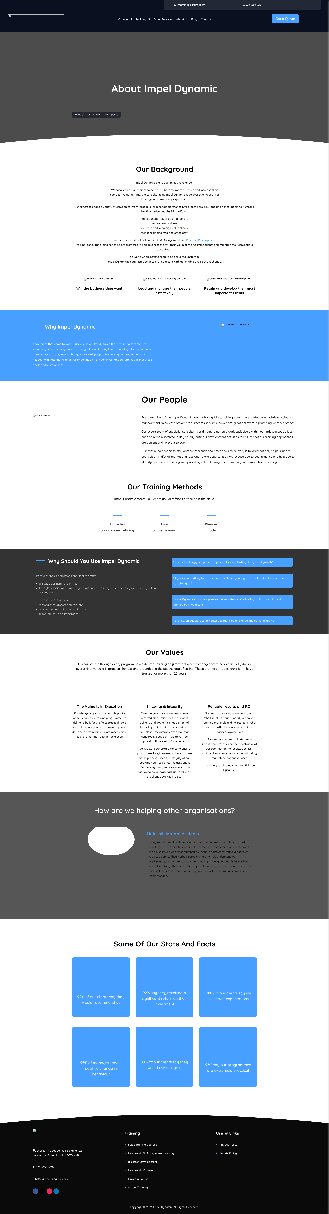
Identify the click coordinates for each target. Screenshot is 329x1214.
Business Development (200, 240)
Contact (206, 19)
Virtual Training (138, 1187)
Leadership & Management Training (151, 1153)
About (180, 19)
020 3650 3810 (253, 4)
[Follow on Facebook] (35, 1191)
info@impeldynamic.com (190, 4)
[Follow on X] (42, 1191)
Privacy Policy (228, 1144)
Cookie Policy (228, 1153)
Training (141, 19)
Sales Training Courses (142, 1144)
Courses (123, 19)
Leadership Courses (140, 1170)
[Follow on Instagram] (49, 1191)
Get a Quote (285, 18)
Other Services (163, 19)
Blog (194, 19)
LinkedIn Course (138, 1179)
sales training (97, 718)
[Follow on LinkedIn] (56, 1191)
